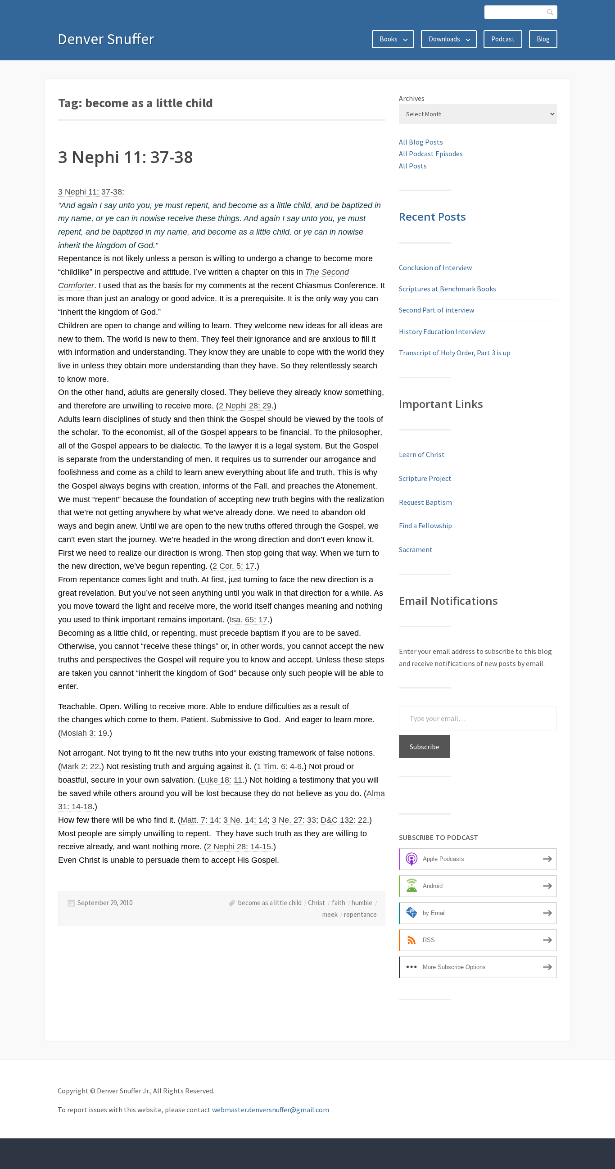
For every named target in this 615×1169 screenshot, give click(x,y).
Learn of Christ (422, 454)
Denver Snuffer (106, 38)
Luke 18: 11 (221, 779)
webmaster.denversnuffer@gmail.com (270, 1109)
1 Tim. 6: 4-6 (279, 766)
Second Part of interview (436, 309)
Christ (316, 902)
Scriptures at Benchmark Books (447, 288)
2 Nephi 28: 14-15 (239, 846)
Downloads (444, 39)
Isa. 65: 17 (248, 619)
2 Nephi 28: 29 (245, 405)
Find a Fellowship (425, 525)
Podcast (503, 39)
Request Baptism (425, 502)
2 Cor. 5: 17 (233, 566)
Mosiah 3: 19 (84, 733)
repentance (360, 914)
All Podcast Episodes (431, 153)
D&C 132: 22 (344, 820)
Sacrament (416, 549)
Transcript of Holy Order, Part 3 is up (455, 352)
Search (550, 12)
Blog (543, 39)
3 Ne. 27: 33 (294, 820)
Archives (412, 98)
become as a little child (270, 902)
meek (330, 914)
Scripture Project (425, 478)
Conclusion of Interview (435, 267)
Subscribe (424, 746)
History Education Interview (442, 331)
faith (338, 902)
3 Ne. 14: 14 (245, 820)
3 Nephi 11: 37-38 (125, 157)
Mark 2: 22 (80, 766)
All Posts (413, 165)
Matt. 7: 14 (200, 820)
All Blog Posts (421, 141)
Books (389, 39)
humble (362, 902)
